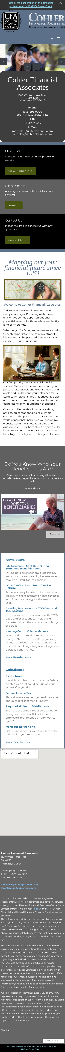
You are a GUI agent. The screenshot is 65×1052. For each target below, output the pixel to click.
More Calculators (18, 742)
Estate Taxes (14, 676)
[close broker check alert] (60, 3)
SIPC (49, 908)
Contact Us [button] (16, 240)
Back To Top (52, 1041)
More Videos (32, 488)
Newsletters (15, 560)
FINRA (37, 908)
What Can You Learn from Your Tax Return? (28, 586)
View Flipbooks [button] (19, 170)
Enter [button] (12, 205)
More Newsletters (18, 657)
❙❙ (36, 66)
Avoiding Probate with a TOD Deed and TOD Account (31, 609)
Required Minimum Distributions (27, 706)
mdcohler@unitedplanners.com (32, 131)
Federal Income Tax (18, 693)
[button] (54, 38)
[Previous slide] (3, 61)
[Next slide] (61, 61)
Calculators (15, 670)
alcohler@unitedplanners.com (32, 134)
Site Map (6, 1030)
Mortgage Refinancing (20, 726)
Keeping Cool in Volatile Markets (27, 631)
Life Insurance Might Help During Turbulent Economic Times (27, 567)
